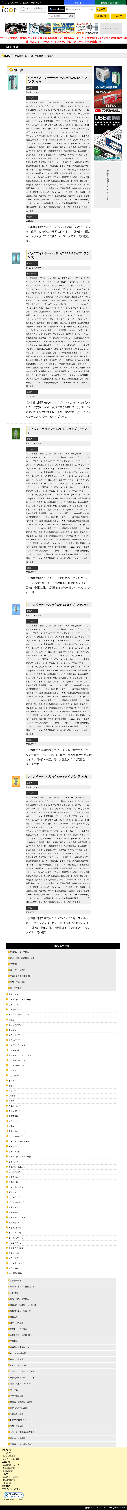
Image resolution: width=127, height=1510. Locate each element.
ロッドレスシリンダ (56, 114)
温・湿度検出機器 (17, 970)
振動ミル (35, 188)
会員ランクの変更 (11, 1477)
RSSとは (7, 1483)
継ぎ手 (53, 117)
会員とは (6, 1462)
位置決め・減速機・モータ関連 (23, 1305)
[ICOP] (9, 11)
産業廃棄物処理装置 (70, 203)
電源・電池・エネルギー (20, 1384)
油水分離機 (44, 192)
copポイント (8, 1453)
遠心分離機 (76, 188)
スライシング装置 (44, 155)
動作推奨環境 (9, 1456)
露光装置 (42, 162)
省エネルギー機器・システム (68, 207)
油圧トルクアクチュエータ (20, 1157)
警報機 (36, 192)
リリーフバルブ (32, 125)
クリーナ (43, 188)
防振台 (71, 192)
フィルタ (12, 1030)
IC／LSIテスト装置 (50, 173)
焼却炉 (57, 203)
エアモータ (59, 121)
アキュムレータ (37, 140)
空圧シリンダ (45, 102)
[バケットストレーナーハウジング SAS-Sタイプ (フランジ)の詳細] (13, 89)
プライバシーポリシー (12, 1489)
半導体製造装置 (53, 151)
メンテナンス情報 (11, 1459)
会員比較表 (8, 1471)
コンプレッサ (79, 110)
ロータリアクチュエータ (50, 125)
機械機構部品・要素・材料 (21, 1311)
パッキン (12, 1070)
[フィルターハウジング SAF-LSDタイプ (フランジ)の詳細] (16, 440)
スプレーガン (47, 143)
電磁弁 (63, 106)
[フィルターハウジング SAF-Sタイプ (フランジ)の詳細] (16, 788)
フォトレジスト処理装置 (63, 158)
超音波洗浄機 (52, 147)
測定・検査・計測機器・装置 (22, 958)
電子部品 (14, 1390)
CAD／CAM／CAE (18, 1365)
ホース (46, 117)
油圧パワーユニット (67, 129)
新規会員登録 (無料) (110, 2)
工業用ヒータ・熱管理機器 (21, 1444)
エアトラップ (36, 110)
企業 (62, 9)
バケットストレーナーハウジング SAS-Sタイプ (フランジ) (57, 79)
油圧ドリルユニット (72, 136)
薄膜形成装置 (34, 166)
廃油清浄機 (80, 192)
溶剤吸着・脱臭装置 (79, 181)
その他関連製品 (69, 151)
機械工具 (14, 1317)
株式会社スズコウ (33, 92)
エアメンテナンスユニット (20, 1055)
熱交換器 (29, 185)
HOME (7, 56)
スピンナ (78, 158)
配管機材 (84, 199)
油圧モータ (57, 136)
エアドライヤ (60, 143)
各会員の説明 (9, 1468)
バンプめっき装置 (44, 177)
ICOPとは (6, 1450)
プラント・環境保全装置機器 (65, 177)
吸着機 (77, 117)
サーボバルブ (82, 129)
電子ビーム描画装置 (73, 162)
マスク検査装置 (82, 170)
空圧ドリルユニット (80, 121)
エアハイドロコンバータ (49, 106)
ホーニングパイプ (67, 140)
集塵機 (86, 196)
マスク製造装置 (65, 173)
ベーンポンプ (81, 132)
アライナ (51, 162)
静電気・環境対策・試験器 (21, 1402)
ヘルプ (5, 1474)
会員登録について (11, 1465)
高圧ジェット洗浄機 (67, 147)
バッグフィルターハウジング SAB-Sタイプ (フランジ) (58, 255)
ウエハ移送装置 (73, 166)
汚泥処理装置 (65, 188)
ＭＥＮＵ (12, 46)
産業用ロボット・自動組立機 (22, 1287)
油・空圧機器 (37, 56)
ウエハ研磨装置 (59, 155)
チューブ (61, 117)
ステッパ (60, 162)
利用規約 (6, 1486)
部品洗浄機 (82, 147)
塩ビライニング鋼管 (50, 199)
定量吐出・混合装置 (18, 1329)
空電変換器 (48, 121)
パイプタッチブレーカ (69, 199)
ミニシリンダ (36, 121)
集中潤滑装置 (14, 1222)
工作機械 (14, 1293)
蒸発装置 (38, 185)
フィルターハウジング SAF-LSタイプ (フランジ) (58, 604)
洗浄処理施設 (49, 207)
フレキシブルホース (34, 203)
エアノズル (13, 1268)
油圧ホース (43, 132)
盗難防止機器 (60, 196)
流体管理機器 (15, 1281)
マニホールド (14, 1106)
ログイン (79, 2)
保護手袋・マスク (46, 196)
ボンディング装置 (33, 173)
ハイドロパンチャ (56, 132)
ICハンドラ (61, 166)
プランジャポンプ (33, 136)
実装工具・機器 (16, 1414)
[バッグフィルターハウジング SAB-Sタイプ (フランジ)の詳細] (16, 265)
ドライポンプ (49, 110)
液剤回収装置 (49, 181)
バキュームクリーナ (59, 192)
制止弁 (68, 121)
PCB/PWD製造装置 (18, 1420)
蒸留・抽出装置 (50, 185)
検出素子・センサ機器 (19, 952)
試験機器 (14, 964)
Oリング (69, 117)
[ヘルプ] (118, 17)
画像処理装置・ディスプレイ (22, 1378)
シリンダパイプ (35, 117)
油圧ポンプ (47, 136)
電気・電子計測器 (17, 982)
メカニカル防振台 (74, 196)
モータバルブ (67, 125)
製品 (54, 9)
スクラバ (56, 170)
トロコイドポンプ (33, 143)
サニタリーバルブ (74, 143)
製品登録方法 (9, 1480)
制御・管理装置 (16, 1359)
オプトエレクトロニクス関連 (22, 1371)
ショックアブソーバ (75, 106)
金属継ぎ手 (48, 203)
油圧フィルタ (31, 132)
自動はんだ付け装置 (18, 1408)
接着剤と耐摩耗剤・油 (19, 1347)
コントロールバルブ (74, 114)
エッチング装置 (48, 166)
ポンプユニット (52, 140)
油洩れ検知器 (36, 181)
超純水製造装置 (45, 170)
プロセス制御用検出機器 (20, 976)
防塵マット (53, 188)
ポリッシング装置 (74, 155)
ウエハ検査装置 (68, 170)
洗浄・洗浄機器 (37, 147)
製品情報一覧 (21, 56)
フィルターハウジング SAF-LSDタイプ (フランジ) (57, 430)
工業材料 (14, 1341)
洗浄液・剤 (41, 151)
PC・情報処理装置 (18, 1353)
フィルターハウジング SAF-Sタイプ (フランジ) (57, 776)
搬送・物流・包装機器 (19, 1299)
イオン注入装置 (45, 158)
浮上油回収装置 (62, 181)
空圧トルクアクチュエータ (64, 102)
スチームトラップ (33, 199)
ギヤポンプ (70, 132)
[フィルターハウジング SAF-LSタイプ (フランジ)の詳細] (16, 616)
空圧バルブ (80, 102)
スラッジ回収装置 (65, 185)
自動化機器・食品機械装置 (21, 1335)
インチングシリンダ (64, 110)
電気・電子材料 (16, 1426)
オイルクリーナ (82, 140)
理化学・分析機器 (17, 1438)
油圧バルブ (52, 129)
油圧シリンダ (80, 125)
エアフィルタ (36, 207)
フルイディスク (15, 1010)
